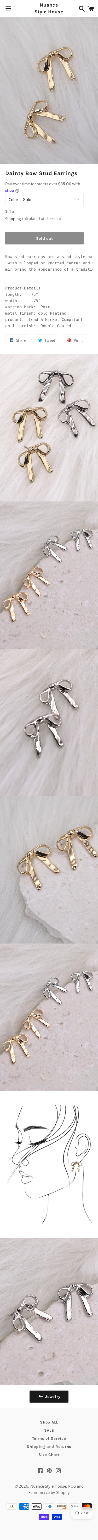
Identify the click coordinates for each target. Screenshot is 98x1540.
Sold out (44, 238)
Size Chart (49, 1454)
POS (72, 1486)
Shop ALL (49, 1422)
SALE (49, 1430)
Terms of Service (49, 1438)
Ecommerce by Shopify (49, 1492)
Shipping (13, 218)
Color (13, 199)
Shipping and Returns (49, 1446)
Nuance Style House (49, 8)
